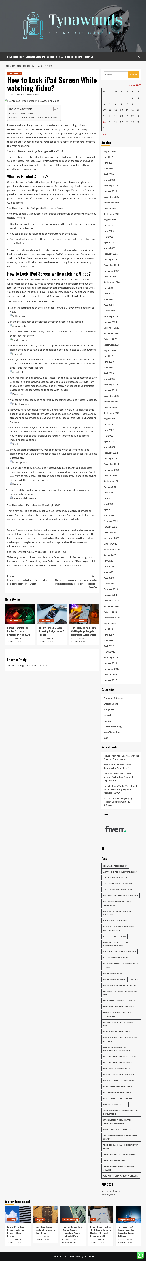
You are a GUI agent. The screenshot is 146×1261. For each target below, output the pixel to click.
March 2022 (109, 447)
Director (134, 979)
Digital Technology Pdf (114, 979)
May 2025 (108, 236)
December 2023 (111, 327)
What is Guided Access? (22, 113)
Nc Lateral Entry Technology (117, 1092)
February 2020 (111, 589)
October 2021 (110, 475)
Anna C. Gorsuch (16, 95)
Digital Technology (112, 973)
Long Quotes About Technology (118, 1075)
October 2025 (110, 208)
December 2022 (111, 396)
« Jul (103, 134)
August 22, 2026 (15, 641)
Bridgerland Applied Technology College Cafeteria (119, 928)
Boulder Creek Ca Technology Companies (117, 913)
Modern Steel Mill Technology (117, 1086)
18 (110, 115)
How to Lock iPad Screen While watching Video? (34, 117)
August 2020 (110, 555)
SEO (61, 56)
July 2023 (108, 356)
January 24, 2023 (32, 95)
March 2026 (109, 180)
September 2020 (112, 549)
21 (127, 115)
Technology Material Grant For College (118, 1168)
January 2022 (110, 458)
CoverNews (74, 1256)
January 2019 (110, 663)
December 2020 (111, 532)
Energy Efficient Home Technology (120, 1001)
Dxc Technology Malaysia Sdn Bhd (119, 985)
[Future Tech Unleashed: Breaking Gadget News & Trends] (52, 614)
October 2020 (110, 543)
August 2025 (110, 219)
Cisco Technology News (114, 936)
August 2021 (110, 487)
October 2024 (110, 276)
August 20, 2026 (47, 641)
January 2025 (110, 259)
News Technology (15, 56)
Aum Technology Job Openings (117, 890)
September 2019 (112, 617)
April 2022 (109, 441)
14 (127, 109)
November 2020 (111, 538)
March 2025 (109, 248)
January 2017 (110, 680)
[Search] (139, 56)
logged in (24, 665)
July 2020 (108, 560)
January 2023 (110, 390)
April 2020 (109, 578)
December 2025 (111, 197)
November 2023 (111, 333)
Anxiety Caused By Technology (117, 884)
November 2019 (111, 606)
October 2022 (110, 407)
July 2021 (108, 492)
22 (132, 115)
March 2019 (109, 651)
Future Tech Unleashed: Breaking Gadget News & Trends (51, 631)
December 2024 (111, 265)
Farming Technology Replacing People (118, 1024)
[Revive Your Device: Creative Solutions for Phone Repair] (45, 1214)
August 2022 (110, 418)
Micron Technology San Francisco (119, 1080)
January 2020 (110, 595)
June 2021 (109, 498)
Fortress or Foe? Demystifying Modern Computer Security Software (118, 801)
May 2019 (108, 640)
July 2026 (108, 157)
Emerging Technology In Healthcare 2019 (120, 993)
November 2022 (111, 401)
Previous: (29, 580)
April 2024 (109, 305)
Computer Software (35, 56)
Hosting (69, 56)
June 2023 (109, 361)
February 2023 (111, 384)
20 (121, 115)
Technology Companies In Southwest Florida (120, 1147)
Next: (76, 582)
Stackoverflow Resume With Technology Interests (117, 1122)
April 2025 (109, 242)
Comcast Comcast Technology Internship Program (117, 944)
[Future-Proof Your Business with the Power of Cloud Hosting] (18, 1214)
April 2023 (109, 373)
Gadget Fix (52, 56)
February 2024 (111, 316)
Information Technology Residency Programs (120, 1039)
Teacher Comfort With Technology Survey (120, 1137)
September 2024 (112, 282)
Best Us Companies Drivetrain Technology (117, 903)
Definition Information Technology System (120, 965)
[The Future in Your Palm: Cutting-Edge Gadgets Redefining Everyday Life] (84, 614)
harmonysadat (108, 1194)
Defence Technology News (115, 958)
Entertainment (111, 703)
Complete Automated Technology (119, 952)
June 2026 (109, 162)
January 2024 (110, 322)
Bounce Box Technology (115, 921)
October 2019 (110, 612)
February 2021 (111, 521)
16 (138, 109)
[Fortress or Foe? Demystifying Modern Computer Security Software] (128, 1214)
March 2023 (109, 379)
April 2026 (109, 174)
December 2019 (111, 600)
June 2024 (109, 293)
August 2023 (110, 350)
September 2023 (112, 344)
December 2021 (111, 464)
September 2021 (112, 481)
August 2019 (110, 623)
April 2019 (109, 646)
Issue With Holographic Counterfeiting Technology (116, 1049)
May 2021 (108, 504)
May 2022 (108, 435)
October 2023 (110, 339)
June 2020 (109, 566)
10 (104, 109)
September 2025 (112, 214)
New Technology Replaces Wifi (117, 1098)
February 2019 (111, 657)
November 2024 (111, 271)
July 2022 (108, 424)
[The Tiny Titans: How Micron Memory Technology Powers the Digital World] (73, 1214)
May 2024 (108, 299)
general (78, 56)
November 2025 (111, 202)
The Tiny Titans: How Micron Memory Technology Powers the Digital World (119, 777)
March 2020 (109, 583)
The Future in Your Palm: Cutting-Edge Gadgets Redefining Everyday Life (83, 631)
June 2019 (109, 634)
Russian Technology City (115, 1104)
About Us (89, 56)
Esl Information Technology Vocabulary (117, 1014)
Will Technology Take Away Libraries (120, 1176)
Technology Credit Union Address (119, 1154)
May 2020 (108, 572)
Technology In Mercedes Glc (116, 1160)
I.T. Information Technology (116, 1032)
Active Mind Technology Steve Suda (120, 872)
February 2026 (111, 185)
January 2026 (110, 191)
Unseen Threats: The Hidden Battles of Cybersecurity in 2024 (18, 631)
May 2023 (108, 367)
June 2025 (109, 231)
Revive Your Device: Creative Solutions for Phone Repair (117, 766)
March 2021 (109, 515)
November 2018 (111, 669)
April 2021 (109, 509)
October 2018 (110, 674)
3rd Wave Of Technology (115, 866)
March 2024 (109, 310)
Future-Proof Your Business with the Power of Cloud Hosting (121, 757)
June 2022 (109, 430)
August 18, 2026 (79, 641)
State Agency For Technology (117, 1129)
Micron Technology (113, 726)
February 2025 (111, 253)
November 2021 (111, 470)
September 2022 (112, 413)
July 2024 (108, 288)
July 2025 (108, 225)
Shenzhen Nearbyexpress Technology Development (121, 1112)
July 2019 (108, 629)
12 (115, 109)
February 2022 (111, 452)
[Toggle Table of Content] (54, 108)
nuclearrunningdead (111, 1191)
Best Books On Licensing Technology (120, 896)
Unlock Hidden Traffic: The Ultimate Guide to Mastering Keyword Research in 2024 (121, 789)
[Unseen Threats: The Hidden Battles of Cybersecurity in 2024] (20, 614)
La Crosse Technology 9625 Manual (119, 1057)
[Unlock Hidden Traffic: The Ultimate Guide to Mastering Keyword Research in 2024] (100, 1214)
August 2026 (110, 151)
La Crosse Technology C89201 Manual (120, 1063)
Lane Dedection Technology (116, 1069)
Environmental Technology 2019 (118, 1007)
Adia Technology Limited (115, 878)
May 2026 (108, 168)
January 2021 (110, 526)
